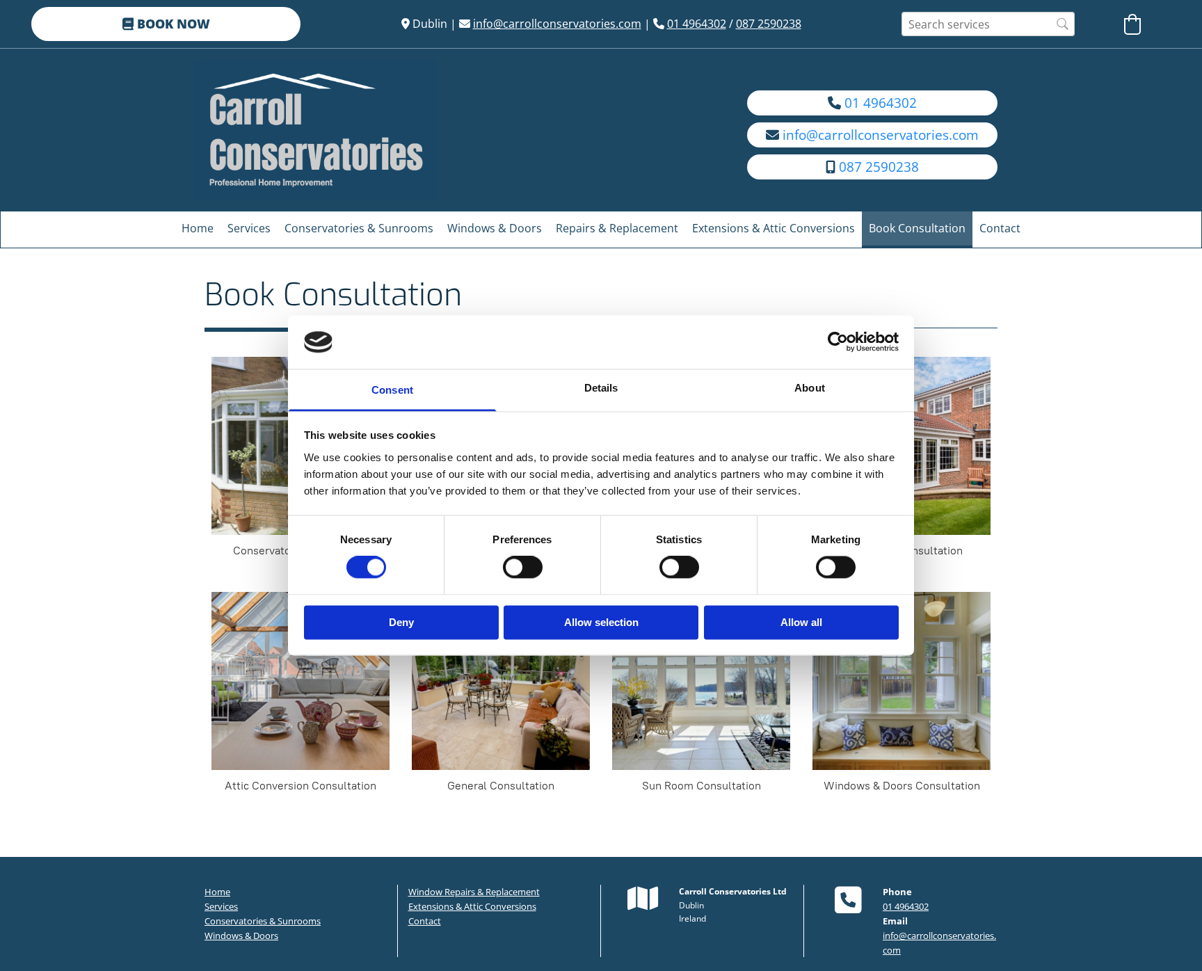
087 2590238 (768, 23)
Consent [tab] (392, 390)
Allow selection (601, 622)
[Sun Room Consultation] (701, 681)
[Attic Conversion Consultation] (300, 681)
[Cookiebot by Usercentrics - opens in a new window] (838, 342)
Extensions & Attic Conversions (773, 228)
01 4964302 (696, 23)
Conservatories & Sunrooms (359, 228)
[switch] (523, 567)
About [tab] (809, 388)
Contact (999, 228)
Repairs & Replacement (617, 228)
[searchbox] (988, 24)
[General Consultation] (501, 681)
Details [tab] (601, 388)
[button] (165, 24)
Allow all (801, 622)
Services (249, 228)
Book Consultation (917, 228)
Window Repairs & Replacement (474, 891)
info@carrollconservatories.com (557, 23)
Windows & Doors (494, 228)
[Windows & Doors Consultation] (901, 681)
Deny (401, 622)
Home (198, 228)
